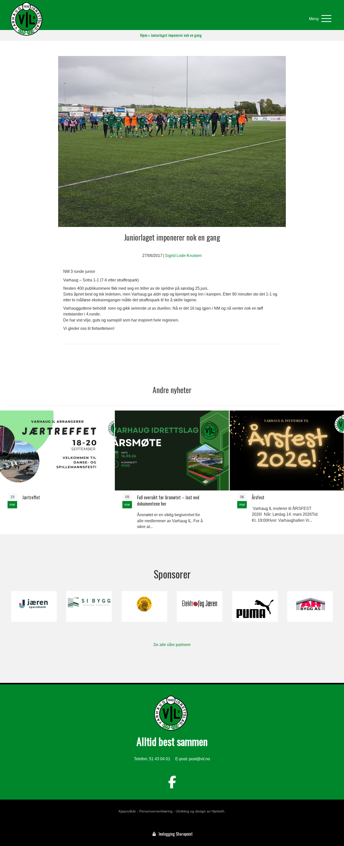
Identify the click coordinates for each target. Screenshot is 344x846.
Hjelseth (218, 811)
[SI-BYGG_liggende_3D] (89, 606)
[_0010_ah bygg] (310, 606)
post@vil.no (199, 759)
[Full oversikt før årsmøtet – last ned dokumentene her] (172, 472)
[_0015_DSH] (144, 606)
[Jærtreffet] (57, 472)
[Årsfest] (287, 472)
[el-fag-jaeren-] (199, 606)
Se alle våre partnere (172, 645)
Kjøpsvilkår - (128, 811)
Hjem (143, 35)
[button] (319, 19)
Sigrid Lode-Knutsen (183, 255)
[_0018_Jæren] (34, 606)
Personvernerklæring (156, 811)
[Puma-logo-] (255, 606)
